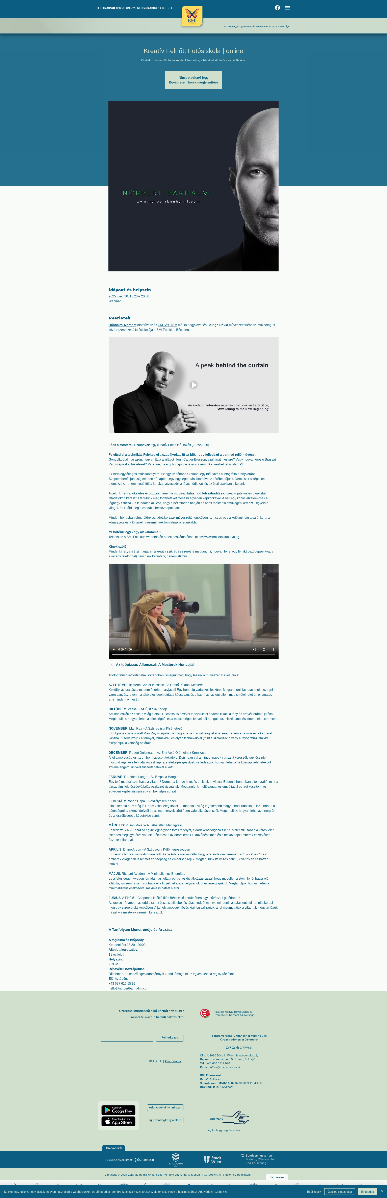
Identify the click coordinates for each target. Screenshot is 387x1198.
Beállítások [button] (314, 1192)
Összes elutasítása (340, 1192)
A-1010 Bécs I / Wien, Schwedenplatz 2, (229, 1055)
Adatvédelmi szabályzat (213, 1192)
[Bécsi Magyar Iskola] (277, 7)
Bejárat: (205, 1059)
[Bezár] (382, 1191)
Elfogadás (367, 1192)
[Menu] (287, 7)
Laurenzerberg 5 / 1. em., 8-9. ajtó (233, 1059)
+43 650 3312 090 (218, 1063)
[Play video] (194, 385)
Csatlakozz (173, 1061)
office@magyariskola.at (225, 1067)
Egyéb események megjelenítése (193, 82)
